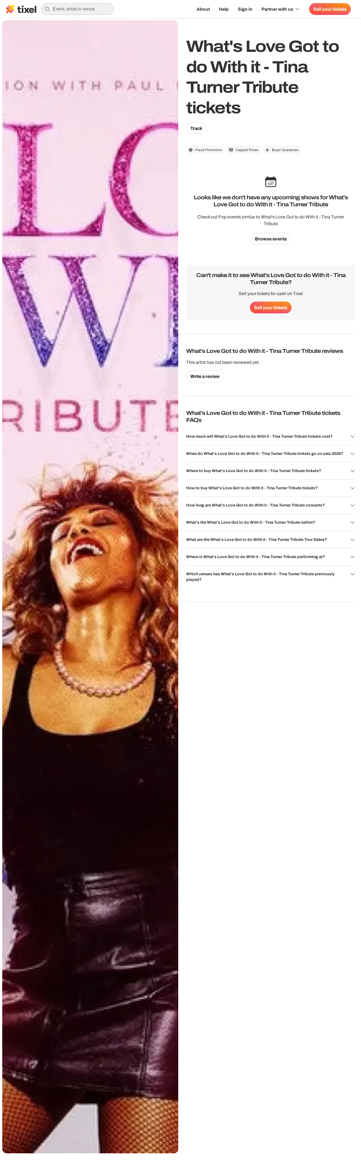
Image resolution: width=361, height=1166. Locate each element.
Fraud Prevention (208, 150)
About (203, 9)
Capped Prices (246, 150)
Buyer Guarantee (285, 150)
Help (224, 9)
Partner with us (277, 9)
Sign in (245, 9)
